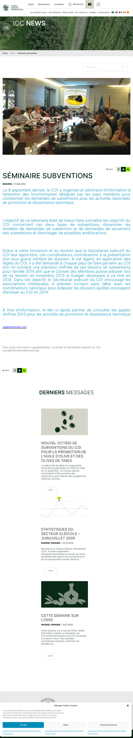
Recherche (78, 4)
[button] (128, 705)
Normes (93, 12)
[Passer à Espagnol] (128, 12)
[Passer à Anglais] (117, 12)
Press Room (67, 12)
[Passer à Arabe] (113, 12)
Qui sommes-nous (38, 12)
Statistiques (104, 12)
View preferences (108, 725)
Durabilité (59, 4)
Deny (65, 725)
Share (110, 169)
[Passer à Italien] (124, 12)
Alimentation (44, 4)
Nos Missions (55, 12)
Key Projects (81, 12)
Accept (23, 725)
